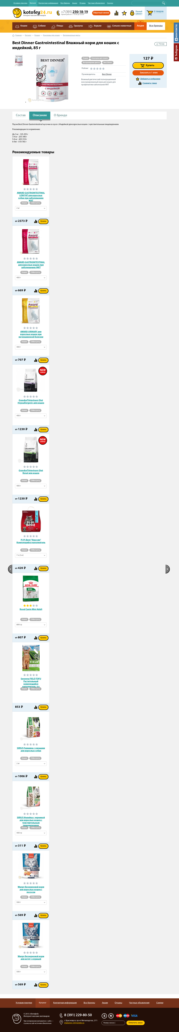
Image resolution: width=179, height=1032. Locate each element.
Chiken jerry (35, 203)
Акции (74, 3)
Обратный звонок (101, 13)
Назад (161, 44)
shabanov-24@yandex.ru (74, 1023)
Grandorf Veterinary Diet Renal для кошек (31, 472)
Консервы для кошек (51, 35)
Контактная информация (48, 3)
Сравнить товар (150, 83)
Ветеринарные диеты (71, 35)
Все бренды (65, 3)
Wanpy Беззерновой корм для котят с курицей (31, 957)
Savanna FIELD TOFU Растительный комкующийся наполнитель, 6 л (31, 681)
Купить (150, 65)
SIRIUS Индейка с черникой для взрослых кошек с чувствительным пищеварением (31, 820)
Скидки (110, 3)
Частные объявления (96, 3)
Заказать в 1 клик (149, 73)
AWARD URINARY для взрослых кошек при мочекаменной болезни (31, 334)
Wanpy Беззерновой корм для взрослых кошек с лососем (31, 889)
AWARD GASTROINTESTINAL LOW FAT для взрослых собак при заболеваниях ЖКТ (31, 196)
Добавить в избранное (150, 79)
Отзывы (83, 3)
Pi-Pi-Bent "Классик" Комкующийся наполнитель (31, 541)
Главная (18, 35)
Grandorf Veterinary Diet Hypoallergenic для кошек (31, 401)
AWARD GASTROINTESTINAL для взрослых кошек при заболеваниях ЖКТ (31, 265)
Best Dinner (108, 62)
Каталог (33, 3)
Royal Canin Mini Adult (31, 609)
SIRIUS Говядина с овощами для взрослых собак (31, 749)
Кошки (37, 35)
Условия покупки (20, 3)
